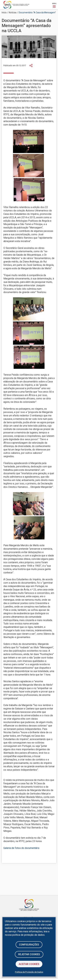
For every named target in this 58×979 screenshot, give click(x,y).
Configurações (29, 944)
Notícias (13, 12)
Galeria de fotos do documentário (21, 848)
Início (4, 12)
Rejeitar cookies (29, 954)
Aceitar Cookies (29, 964)
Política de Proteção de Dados (29, 972)
